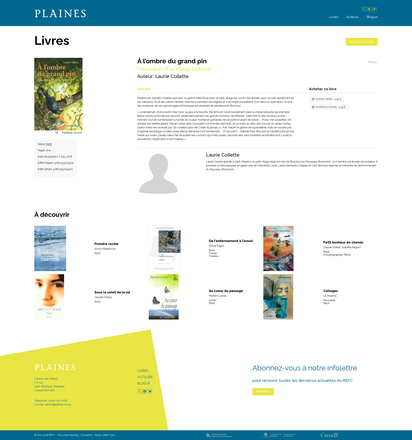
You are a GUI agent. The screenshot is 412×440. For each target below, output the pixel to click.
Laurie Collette (172, 76)
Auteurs (352, 17)
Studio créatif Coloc (105, 435)
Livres (333, 17)
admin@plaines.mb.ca (58, 404)
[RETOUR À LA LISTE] (362, 44)
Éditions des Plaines (46, 378)
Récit (49, 144)
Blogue (372, 17)
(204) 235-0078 (58, 400)
